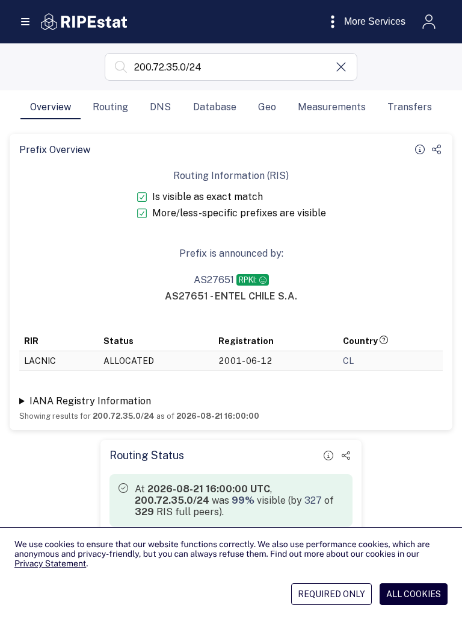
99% (243, 500)
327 (313, 500)
